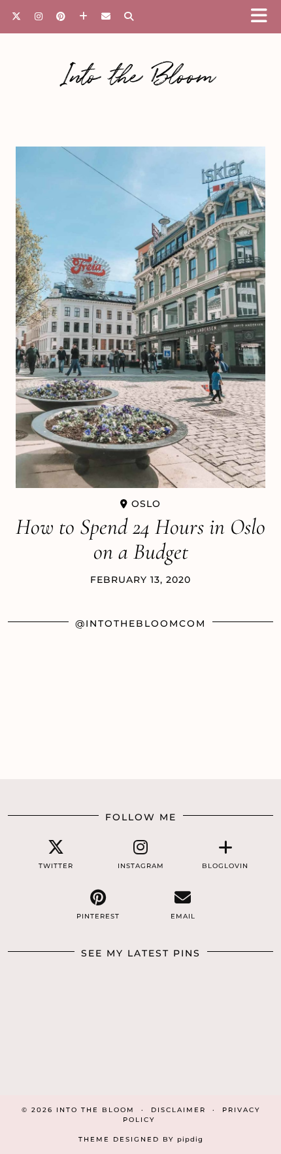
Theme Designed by (140, 1139)
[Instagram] (39, 16)
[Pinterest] (61, 16)
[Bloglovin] (83, 16)
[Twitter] (17, 16)
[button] (263, 16)
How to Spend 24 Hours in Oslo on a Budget (140, 539)
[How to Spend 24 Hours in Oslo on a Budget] (140, 317)
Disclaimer (178, 1110)
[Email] (106, 16)
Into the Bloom (140, 73)
